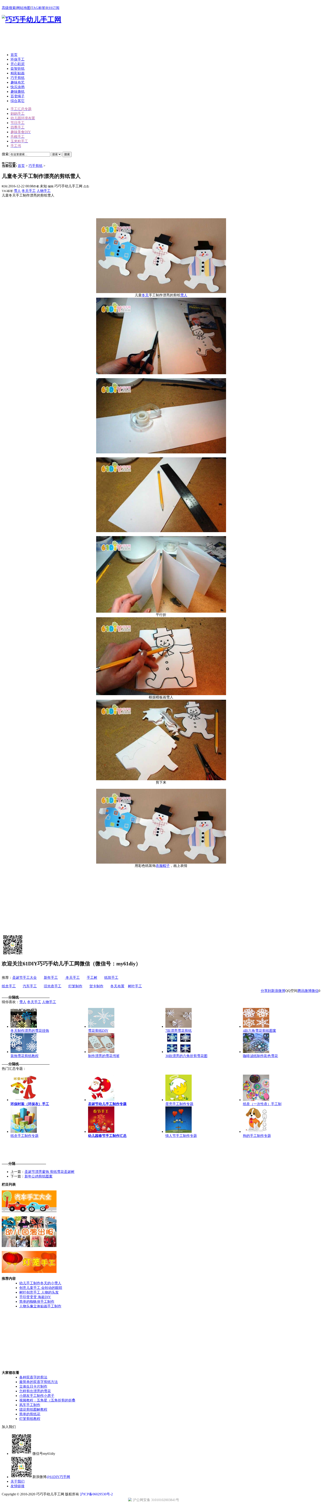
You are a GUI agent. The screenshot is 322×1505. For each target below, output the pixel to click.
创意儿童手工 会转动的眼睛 (40, 1288)
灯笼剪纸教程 (29, 1419)
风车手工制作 (29, 1405)
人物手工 (44, 191)
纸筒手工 (111, 977)
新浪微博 (278, 991)
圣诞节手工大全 (24, 977)
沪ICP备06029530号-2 (96, 1494)
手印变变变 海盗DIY (35, 1297)
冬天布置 (117, 986)
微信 (314, 991)
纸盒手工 (9, 986)
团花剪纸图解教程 (33, 1409)
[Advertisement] (81, 39)
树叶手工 (135, 986)
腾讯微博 (304, 991)
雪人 (17, 191)
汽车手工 (30, 986)
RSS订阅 (52, 8)
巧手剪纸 (35, 166)
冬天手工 (29, 191)
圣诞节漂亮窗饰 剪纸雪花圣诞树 (49, 1172)
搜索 (67, 154)
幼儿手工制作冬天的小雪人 (40, 1283)
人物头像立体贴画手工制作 (40, 1306)
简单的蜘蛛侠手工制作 (36, 1301)
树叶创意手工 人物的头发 (39, 1292)
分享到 (266, 991)
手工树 (92, 977)
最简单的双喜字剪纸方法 (38, 1382)
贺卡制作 (96, 986)
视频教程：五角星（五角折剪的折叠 (47, 1400)
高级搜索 (9, 8)
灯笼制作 (75, 986)
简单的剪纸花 (29, 1414)
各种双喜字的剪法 (33, 1377)
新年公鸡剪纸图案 (39, 1176)
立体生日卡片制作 (33, 1386)
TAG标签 (38, 8)
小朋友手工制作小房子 (36, 1396)
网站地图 (23, 8)
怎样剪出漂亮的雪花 (35, 1391)
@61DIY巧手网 (58, 1477)
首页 (21, 166)
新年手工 (51, 977)
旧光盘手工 (52, 986)
